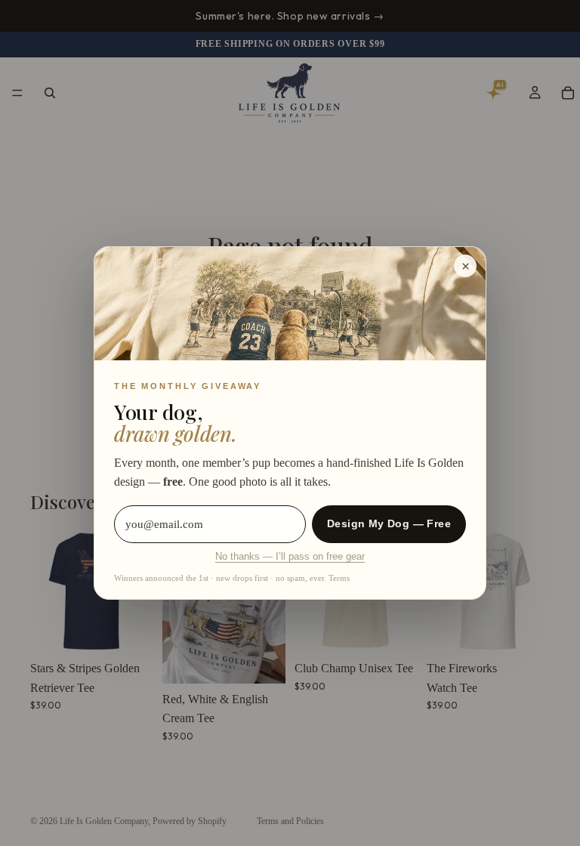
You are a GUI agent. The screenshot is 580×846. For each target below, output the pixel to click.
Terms (339, 577)
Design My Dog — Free (389, 524)
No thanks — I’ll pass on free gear (290, 556)
